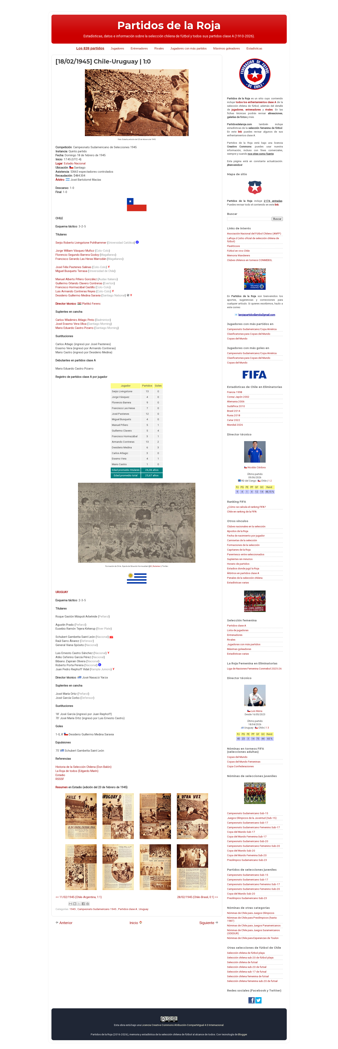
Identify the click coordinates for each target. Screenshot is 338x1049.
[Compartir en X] (79, 904)
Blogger (242, 1034)
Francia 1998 (234, 392)
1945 (72, 909)
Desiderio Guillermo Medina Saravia (78, 295)
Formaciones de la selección (243, 544)
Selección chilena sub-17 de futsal (246, 971)
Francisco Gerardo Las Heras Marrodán (81, 259)
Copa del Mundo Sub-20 (241, 850)
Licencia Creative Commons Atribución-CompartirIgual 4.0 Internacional (183, 1025)
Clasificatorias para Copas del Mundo (248, 333)
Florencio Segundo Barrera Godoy (77, 255)
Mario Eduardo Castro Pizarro (74, 328)
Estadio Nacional (74, 163)
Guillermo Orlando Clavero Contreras (79, 283)
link (240, 131)
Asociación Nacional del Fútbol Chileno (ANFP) (254, 233)
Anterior (65, 923)
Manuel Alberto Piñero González (76, 279)
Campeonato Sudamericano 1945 (97, 909)
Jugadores (117, 48)
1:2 (270, 480)
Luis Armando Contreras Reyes (75, 291)
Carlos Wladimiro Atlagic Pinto (75, 320)
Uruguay (143, 909)
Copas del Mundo (237, 338)
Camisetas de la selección (242, 540)
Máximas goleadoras (239, 649)
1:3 (267, 727)
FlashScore (233, 246)
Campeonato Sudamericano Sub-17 (247, 822)
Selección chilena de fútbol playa (246, 952)
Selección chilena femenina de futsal (248, 976)
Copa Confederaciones (240, 766)
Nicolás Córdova (257, 467)
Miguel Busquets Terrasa (71, 271)
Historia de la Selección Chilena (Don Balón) (83, 767)
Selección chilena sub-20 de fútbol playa (250, 957)
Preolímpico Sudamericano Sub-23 (247, 859)
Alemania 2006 (236, 401)
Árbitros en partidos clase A (243, 573)
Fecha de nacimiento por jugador (246, 535)
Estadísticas (254, 48)
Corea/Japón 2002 (238, 396)
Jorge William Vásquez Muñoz (75, 250)
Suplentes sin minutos (240, 559)
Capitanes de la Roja (239, 549)
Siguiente (207, 923)
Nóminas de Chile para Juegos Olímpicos (250, 912)
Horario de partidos (238, 563)
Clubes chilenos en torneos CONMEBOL (249, 260)
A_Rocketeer (155, 566)
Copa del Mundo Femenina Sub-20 (247, 855)
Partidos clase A (128, 909)
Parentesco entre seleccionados (245, 554)
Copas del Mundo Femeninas (243, 761)
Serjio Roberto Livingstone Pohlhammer (81, 242)
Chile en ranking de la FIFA (242, 511)
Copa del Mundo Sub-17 (241, 831)
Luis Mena (256, 711)
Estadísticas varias (238, 582)
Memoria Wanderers (238, 255)
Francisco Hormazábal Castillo (75, 287)
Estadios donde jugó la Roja (243, 568)
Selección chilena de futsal (242, 962)
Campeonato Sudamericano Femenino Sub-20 (253, 845)
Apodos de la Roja (237, 531)
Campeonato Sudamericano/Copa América (252, 329)
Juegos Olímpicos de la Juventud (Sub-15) (252, 817)
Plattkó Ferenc (91, 303)
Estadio (60, 775)
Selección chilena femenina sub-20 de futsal (252, 981)
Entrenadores (139, 48)
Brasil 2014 (233, 410)
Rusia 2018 (233, 415)
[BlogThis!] (75, 904)
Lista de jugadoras (237, 630)
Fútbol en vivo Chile (238, 250)
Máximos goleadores (226, 48)
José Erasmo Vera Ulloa (71, 324)
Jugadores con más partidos (188, 48)
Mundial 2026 (235, 424)
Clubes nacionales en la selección (246, 526)
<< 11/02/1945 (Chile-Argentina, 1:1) (79, 897)
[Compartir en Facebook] (83, 904)
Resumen (62, 787)
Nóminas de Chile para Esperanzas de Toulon (253, 938)
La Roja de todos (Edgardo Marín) (77, 771)
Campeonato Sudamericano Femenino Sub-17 (253, 827)
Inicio (134, 923)
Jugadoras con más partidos (243, 644)
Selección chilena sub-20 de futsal (246, 966)
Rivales (159, 48)
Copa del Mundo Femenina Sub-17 (247, 836)
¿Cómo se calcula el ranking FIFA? (246, 506)
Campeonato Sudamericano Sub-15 (247, 813)
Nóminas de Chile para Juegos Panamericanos (253, 925)
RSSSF (60, 779)
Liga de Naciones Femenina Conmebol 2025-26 (254, 668)
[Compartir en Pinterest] (88, 904)
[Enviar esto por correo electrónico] (70, 904)
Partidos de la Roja (169, 25)
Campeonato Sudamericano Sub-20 (247, 841)
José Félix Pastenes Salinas (73, 267)
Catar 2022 (233, 420)
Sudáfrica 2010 (236, 406)
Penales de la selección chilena (244, 577)
